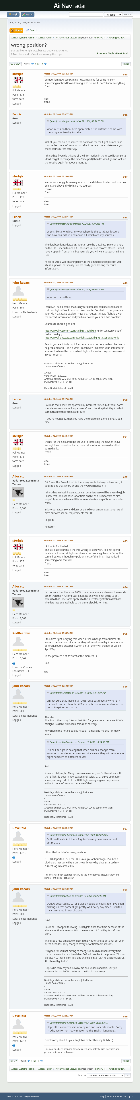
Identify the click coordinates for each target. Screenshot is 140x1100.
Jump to (82, 1075)
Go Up (13, 1061)
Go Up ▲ (129, 1096)
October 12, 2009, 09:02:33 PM (58, 114)
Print (126, 63)
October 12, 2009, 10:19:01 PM (58, 586)
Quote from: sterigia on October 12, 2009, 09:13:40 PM (77, 223)
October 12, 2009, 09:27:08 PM (58, 399)
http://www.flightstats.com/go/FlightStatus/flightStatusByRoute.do (82, 337)
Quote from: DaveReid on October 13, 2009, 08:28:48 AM (78, 896)
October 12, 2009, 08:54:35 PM (58, 73)
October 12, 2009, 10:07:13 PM (58, 540)
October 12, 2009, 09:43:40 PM (58, 435)
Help (102, 1096)
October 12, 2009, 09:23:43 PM (58, 282)
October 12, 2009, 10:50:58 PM (58, 685)
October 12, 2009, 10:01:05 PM (58, 476)
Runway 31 (99, 37)
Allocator (19, 476)
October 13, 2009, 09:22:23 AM (58, 1015)
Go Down (15, 63)
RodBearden (21, 633)
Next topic (122, 53)
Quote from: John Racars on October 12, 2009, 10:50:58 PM (79, 835)
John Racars (21, 282)
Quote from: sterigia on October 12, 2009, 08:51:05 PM (77, 121)
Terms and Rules (114, 1096)
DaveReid (19, 828)
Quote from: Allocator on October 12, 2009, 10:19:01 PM (78, 692)
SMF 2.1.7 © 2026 (15, 1096)
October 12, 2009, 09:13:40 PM (58, 176)
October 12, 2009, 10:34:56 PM (58, 633)
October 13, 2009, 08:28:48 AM (58, 827)
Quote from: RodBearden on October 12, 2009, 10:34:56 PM (79, 742)
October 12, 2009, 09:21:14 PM (58, 216)
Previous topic (105, 53)
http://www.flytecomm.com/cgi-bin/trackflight (70, 330)
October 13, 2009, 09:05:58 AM (58, 888)
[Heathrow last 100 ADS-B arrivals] (13, 857)
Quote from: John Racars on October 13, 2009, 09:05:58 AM (79, 1022)
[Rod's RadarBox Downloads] (13, 663)
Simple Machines (31, 1096)
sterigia (18, 74)
